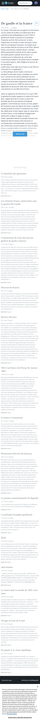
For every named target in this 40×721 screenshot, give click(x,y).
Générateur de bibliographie (30, 680)
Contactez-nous (6, 680)
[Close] (38, 687)
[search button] (30, 3)
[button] (3, 3)
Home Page (5, 9)
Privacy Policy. (11, 713)
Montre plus (20, 134)
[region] (20, 702)
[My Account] (36, 3)
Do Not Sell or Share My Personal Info (20, 717)
